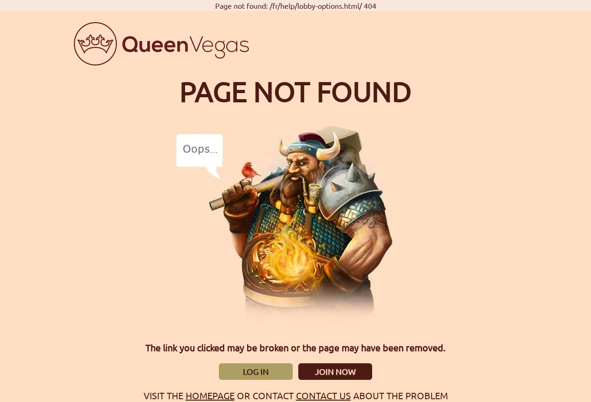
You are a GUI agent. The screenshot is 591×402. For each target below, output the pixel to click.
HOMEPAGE (210, 395)
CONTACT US (323, 395)
